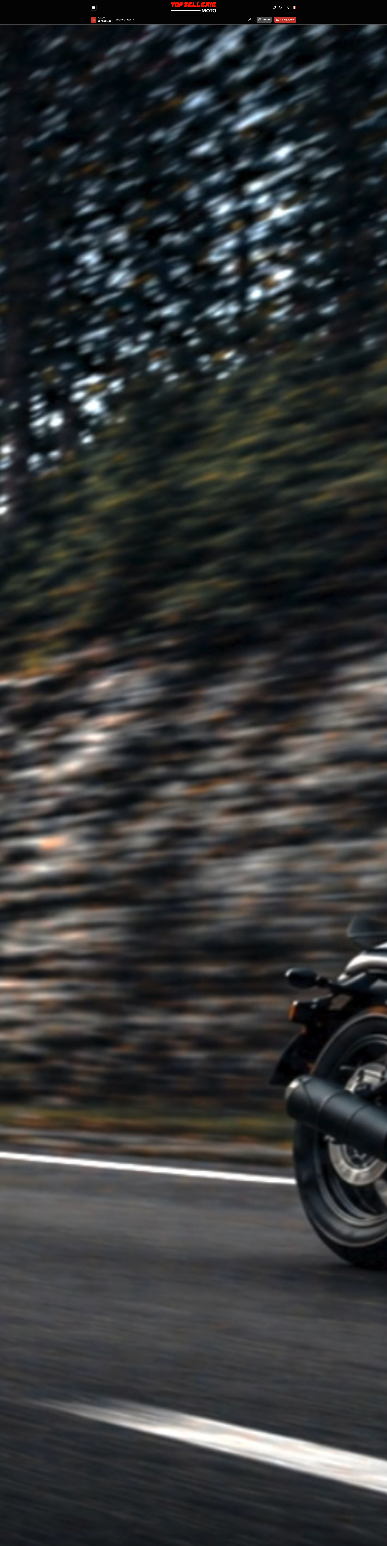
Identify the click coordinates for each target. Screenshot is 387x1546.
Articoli (266, 20)
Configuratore (287, 20)
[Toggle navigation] (93, 7)
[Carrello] (280, 7)
